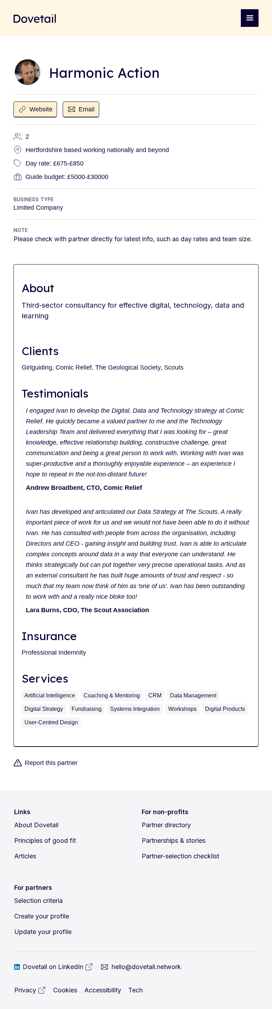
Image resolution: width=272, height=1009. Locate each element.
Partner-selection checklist (180, 856)
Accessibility (102, 990)
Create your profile (41, 916)
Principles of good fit (45, 840)
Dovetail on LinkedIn (53, 966)
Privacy (25, 990)
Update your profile (43, 931)
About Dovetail (36, 825)
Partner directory (166, 825)
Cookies (65, 990)
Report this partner (51, 762)
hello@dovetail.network (146, 966)
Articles (25, 856)
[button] (250, 18)
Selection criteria (38, 900)
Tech (135, 990)
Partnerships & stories (173, 840)
